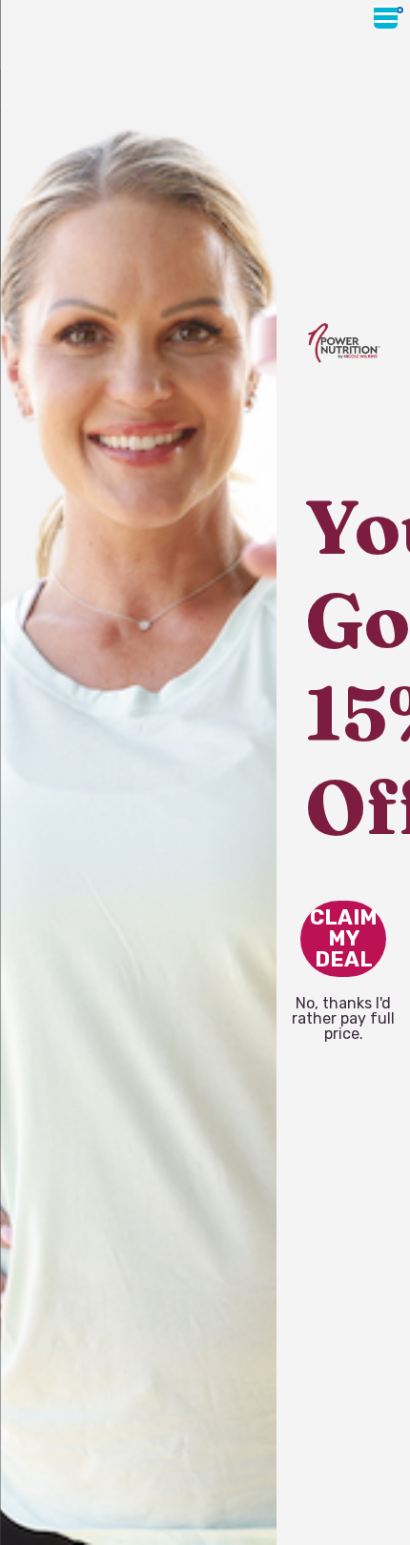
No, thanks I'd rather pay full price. (343, 1005)
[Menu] (386, 17)
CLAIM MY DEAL (344, 938)
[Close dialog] (400, 10)
